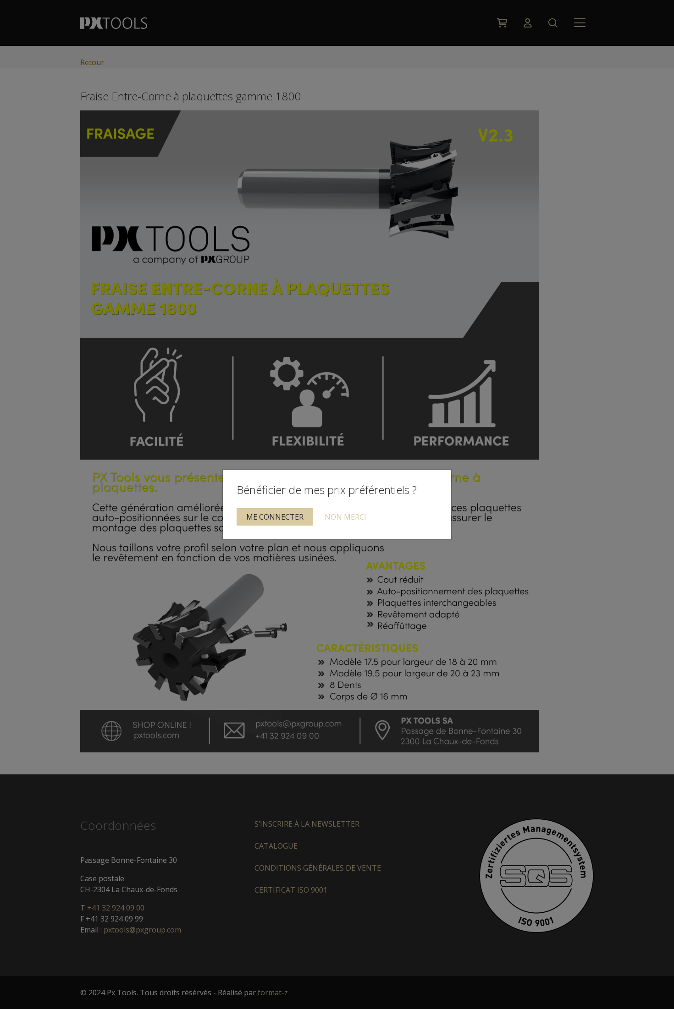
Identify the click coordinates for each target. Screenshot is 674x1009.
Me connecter (275, 517)
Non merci (345, 517)
